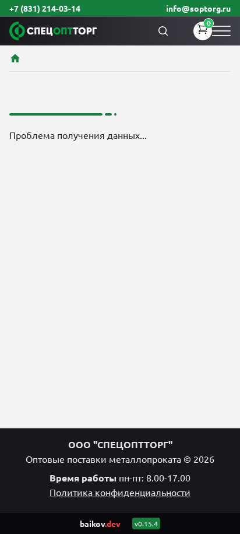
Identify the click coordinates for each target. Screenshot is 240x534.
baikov (100, 523)
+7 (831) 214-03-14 (44, 8)
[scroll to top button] (221, 438)
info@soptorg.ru (198, 8)
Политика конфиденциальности (120, 492)
